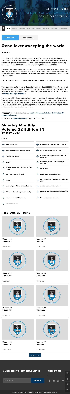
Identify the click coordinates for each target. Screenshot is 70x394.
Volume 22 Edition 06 (7, 343)
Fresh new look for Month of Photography (18, 150)
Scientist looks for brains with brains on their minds (19, 168)
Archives (54, 28)
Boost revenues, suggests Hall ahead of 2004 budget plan (53, 156)
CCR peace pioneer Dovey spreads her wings (19, 192)
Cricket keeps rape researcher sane (50, 150)
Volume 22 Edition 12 (7, 240)
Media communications (40, 28)
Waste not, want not (12, 204)
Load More (35, 355)
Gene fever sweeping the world (15, 174)
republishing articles (20, 118)
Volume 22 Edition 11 (41, 240)
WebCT (8, 162)
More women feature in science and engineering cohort (54, 180)
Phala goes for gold (11, 144)
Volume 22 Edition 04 (41, 309)
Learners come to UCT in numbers (16, 198)
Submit (37, 380)
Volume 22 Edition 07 (41, 343)
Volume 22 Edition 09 (41, 274)
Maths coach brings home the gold (50, 186)
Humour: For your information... (49, 198)
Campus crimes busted (12, 156)
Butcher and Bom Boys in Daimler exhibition (53, 144)
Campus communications (21, 28)
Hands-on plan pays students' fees (50, 174)
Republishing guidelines (50, 392)
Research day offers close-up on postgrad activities (52, 162)
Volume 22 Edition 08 (7, 309)
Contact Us (63, 28)
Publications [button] (9, 37)
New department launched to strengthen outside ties (54, 192)
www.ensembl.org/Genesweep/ (14, 94)
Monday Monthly (28, 37)
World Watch (44, 168)
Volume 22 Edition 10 (7, 274)
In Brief (8, 180)
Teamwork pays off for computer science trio (19, 186)
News (8, 28)
